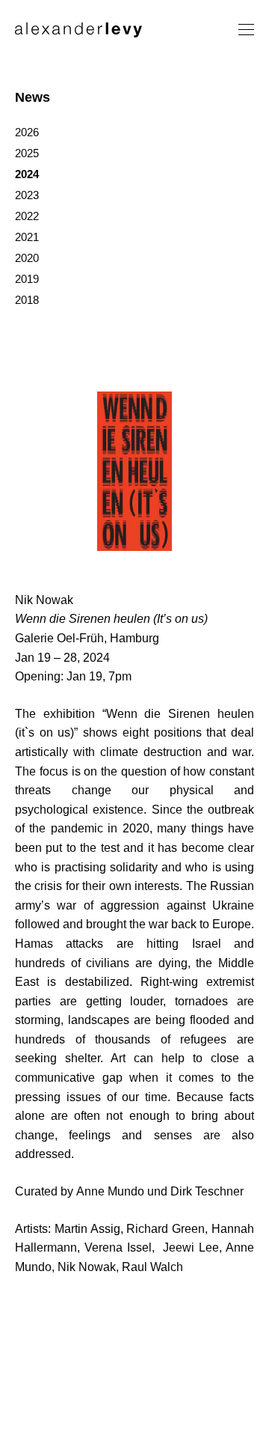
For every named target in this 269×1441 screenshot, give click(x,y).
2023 (27, 195)
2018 (27, 299)
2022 (27, 216)
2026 (27, 132)
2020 (27, 258)
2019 (27, 278)
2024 (27, 174)
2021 (27, 237)
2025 (27, 153)
